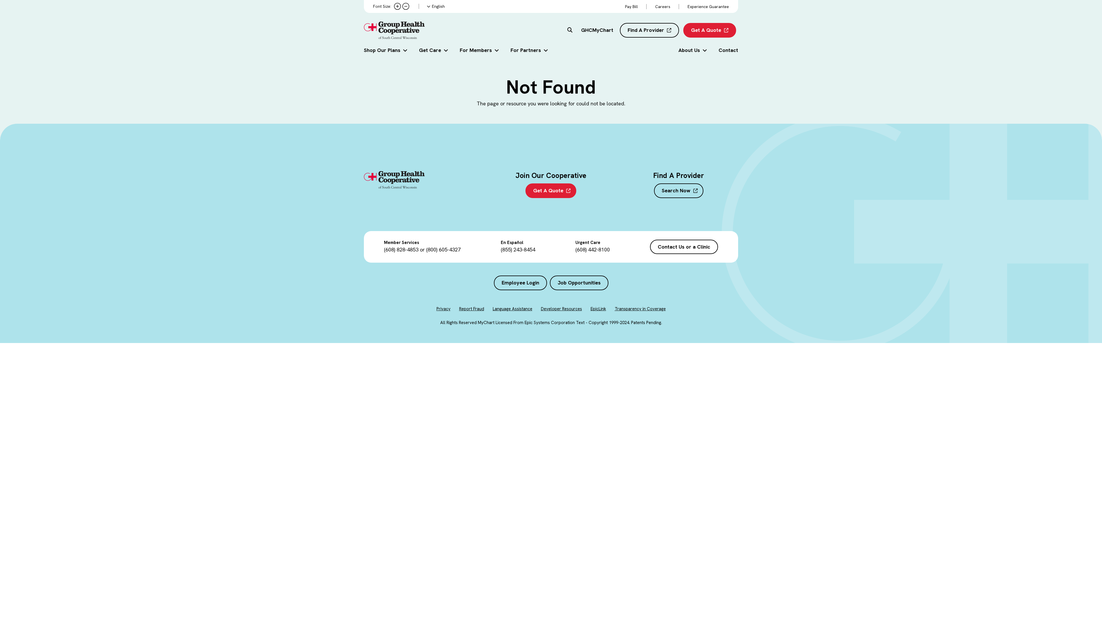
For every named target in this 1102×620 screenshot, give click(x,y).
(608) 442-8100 (592, 249)
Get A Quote (706, 30)
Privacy (443, 309)
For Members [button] (476, 50)
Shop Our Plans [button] (382, 50)
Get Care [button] (430, 50)
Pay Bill (631, 6)
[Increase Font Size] (397, 6)
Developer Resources (561, 309)
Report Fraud (471, 309)
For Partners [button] (526, 50)
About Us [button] (689, 50)
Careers (662, 6)
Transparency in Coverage (640, 309)
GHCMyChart (597, 30)
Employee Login (520, 282)
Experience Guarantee (708, 6)
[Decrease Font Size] (405, 6)
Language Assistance (512, 309)
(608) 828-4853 (401, 249)
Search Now (676, 190)
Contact (728, 50)
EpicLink (598, 309)
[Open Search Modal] (570, 30)
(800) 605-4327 (443, 249)
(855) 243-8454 (518, 249)
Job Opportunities (579, 282)
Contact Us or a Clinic (684, 246)
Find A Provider (646, 30)
